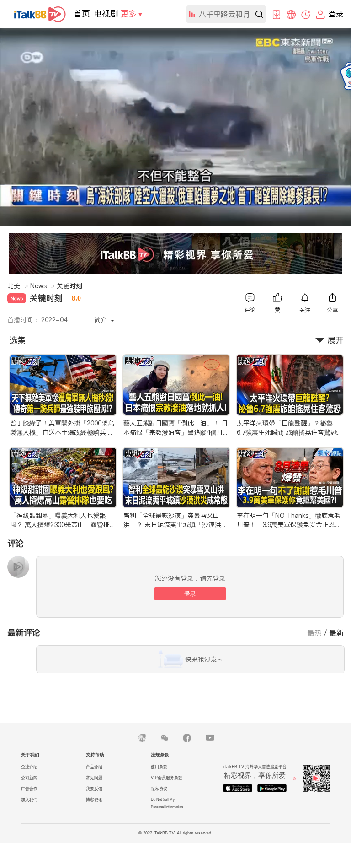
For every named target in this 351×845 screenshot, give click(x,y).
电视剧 (106, 13)
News (42, 286)
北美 (17, 286)
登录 (190, 593)
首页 (82, 13)
